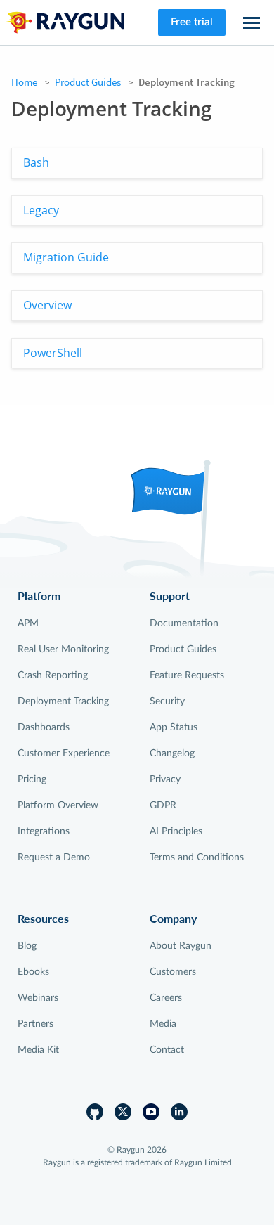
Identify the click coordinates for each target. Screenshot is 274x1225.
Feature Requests (187, 675)
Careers (166, 998)
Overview (47, 305)
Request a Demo (54, 857)
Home (24, 82)
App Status (173, 727)
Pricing (32, 779)
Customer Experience (64, 753)
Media (163, 1024)
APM (28, 623)
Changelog (172, 753)
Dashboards (44, 727)
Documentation (184, 623)
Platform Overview (58, 805)
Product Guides (88, 82)
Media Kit (38, 1050)
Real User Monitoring (63, 649)
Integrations (44, 831)
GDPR (163, 805)
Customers (173, 972)
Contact (167, 1050)
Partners (35, 1024)
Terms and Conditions (197, 857)
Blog (27, 946)
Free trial (192, 22)
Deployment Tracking (63, 701)
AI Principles (176, 831)
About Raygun (180, 946)
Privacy (165, 779)
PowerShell (52, 353)
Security (167, 701)
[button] (251, 22)
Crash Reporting (53, 675)
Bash (36, 162)
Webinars (38, 998)
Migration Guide (66, 257)
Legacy (41, 210)
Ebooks (33, 972)
